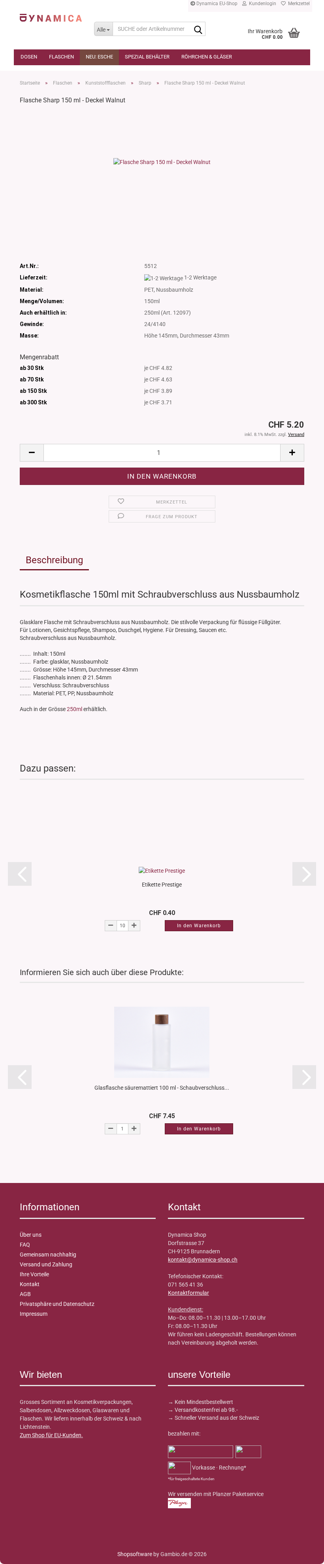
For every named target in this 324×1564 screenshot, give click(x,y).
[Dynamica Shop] (51, 18)
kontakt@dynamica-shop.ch (202, 1259)
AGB (25, 1294)
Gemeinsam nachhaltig (48, 1254)
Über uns (30, 1235)
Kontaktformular (188, 1293)
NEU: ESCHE (99, 57)
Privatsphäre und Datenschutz (57, 1304)
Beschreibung (54, 560)
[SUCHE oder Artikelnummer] (197, 29)
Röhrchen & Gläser (206, 57)
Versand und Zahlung (46, 1264)
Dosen (29, 57)
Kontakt (30, 1284)
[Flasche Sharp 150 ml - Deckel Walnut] (162, 161)
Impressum (33, 1314)
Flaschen (61, 57)
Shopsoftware (134, 1554)
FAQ (25, 1244)
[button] (31, 453)
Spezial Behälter (147, 57)
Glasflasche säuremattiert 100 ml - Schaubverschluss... (161, 1088)
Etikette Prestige (162, 884)
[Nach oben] (22, 1552)
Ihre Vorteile (34, 1274)
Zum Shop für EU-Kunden (50, 1435)
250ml (74, 709)
